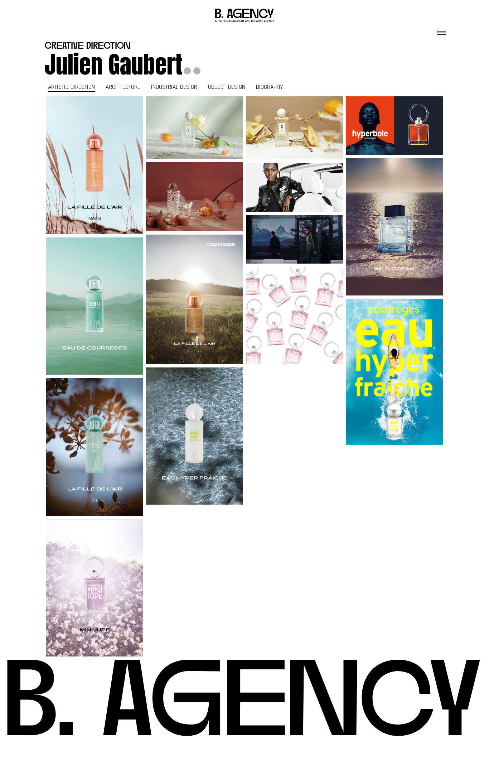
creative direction (87, 46)
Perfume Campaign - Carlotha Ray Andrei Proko (294, 128)
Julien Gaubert (113, 64)
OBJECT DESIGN (226, 87)
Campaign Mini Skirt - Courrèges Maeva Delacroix (295, 315)
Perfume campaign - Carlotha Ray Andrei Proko (194, 127)
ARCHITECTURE (123, 87)
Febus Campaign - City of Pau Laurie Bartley (294, 239)
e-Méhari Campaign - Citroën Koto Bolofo (294, 187)
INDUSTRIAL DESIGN (174, 87)
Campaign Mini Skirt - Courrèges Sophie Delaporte (95, 587)
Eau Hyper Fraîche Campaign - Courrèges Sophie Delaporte (394, 372)
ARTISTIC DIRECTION (71, 87)
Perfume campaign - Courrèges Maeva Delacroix (95, 165)
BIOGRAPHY (269, 87)
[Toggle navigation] (441, 31)
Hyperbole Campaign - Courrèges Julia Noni (394, 125)
